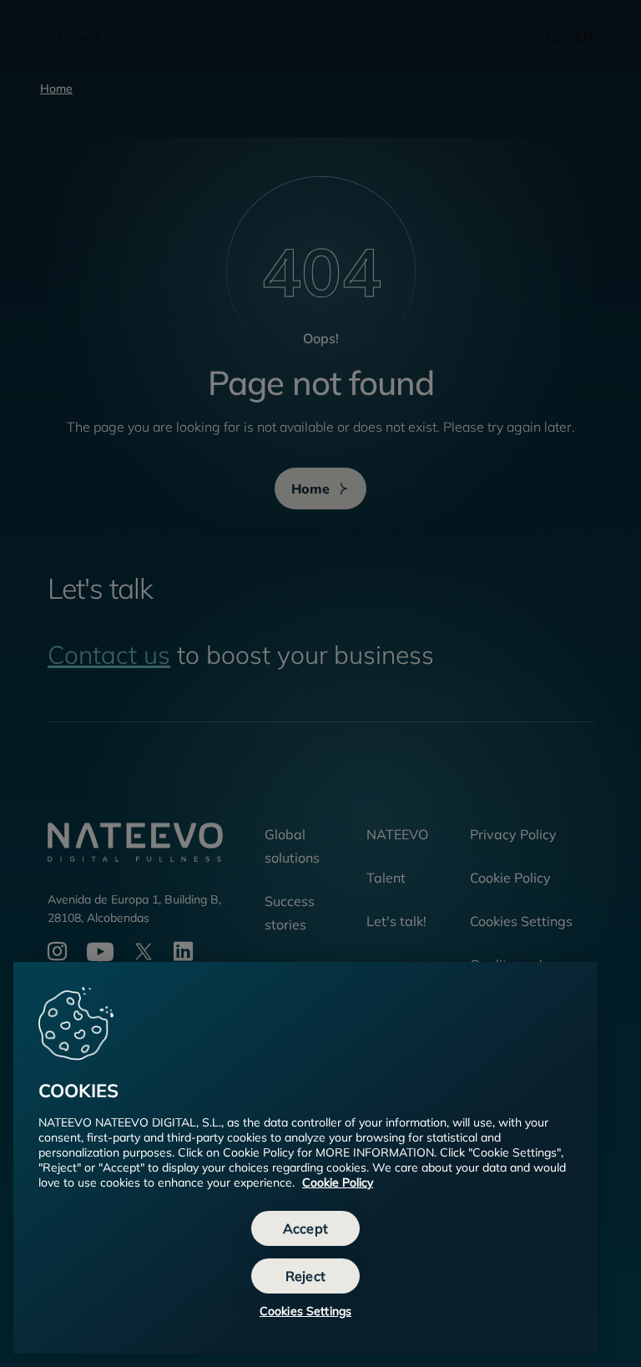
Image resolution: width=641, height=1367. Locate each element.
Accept (305, 1228)
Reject (305, 1276)
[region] (305, 1158)
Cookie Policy (337, 1182)
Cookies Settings (305, 1311)
